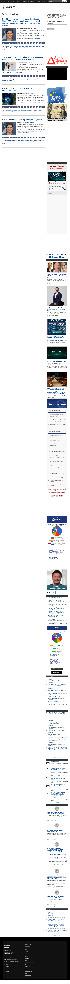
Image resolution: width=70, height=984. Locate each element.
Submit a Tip (27, 966)
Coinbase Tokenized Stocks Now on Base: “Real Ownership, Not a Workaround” (57, 621)
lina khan (12, 47)
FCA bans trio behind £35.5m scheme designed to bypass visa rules (56, 920)
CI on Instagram (6, 969)
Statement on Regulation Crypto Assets (56, 730)
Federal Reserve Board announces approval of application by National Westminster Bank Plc (55, 830)
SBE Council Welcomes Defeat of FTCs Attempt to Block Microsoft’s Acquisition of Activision (22, 58)
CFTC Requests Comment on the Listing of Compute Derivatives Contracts (58, 786)
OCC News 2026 (54, 680)
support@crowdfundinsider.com (12, 959)
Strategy (26, 951)
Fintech (38, 1)
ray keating (17, 47)
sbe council (22, 47)
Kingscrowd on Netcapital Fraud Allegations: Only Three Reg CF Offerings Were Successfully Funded (57, 615)
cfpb (42, 140)
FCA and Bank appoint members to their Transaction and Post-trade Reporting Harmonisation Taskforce (56, 925)
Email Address (50, 23)
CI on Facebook (6, 966)
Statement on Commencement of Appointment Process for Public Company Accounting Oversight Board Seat (58, 739)
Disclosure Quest (6, 948)
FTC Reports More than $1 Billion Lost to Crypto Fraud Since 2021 (21, 89)
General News (27, 946)
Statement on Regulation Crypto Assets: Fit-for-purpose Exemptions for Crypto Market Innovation (57, 714)
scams (24, 111)
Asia (26, 960)
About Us (27, 969)
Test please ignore (55, 761)
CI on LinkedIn (6, 968)
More (43, 1)
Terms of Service (28, 975)
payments (38, 142)
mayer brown (19, 111)
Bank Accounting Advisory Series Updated (57, 696)
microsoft (4, 80)
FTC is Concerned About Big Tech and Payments (22, 119)
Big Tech (39, 140)
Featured (3, 1)
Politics (26, 949)
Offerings (18, 1)
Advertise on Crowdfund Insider (30, 968)
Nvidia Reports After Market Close (55, 597)
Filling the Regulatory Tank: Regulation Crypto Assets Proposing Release (58, 722)
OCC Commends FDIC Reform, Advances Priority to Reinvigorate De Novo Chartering (57, 702)
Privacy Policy (27, 976)
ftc (2, 47)
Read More (37, 38)
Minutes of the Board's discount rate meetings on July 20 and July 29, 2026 (56, 813)
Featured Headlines (12, 140)
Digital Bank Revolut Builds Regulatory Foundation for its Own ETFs (56, 602)
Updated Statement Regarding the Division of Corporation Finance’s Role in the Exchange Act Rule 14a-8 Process (57, 748)
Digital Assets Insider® (7, 950)
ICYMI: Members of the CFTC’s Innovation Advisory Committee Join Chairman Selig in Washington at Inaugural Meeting (58, 768)
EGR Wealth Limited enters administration (57, 915)
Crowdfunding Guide (28, 971)
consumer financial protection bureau (10, 142)
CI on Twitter (6, 964)
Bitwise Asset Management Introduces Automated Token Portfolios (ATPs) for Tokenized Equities (56, 608)
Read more (50, 716)
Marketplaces (11, 1)
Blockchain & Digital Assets (28, 1)
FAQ (26, 973)
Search (64, 1)
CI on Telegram (6, 971)
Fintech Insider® (6, 947)
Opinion (22, 79)
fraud (9, 111)
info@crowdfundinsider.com (9, 957)
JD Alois (33, 28)
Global (26, 954)
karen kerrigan (7, 47)
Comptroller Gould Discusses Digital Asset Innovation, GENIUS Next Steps (57, 685)
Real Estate (27, 958)
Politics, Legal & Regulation (18, 46)
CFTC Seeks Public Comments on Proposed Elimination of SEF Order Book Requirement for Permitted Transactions (58, 777)
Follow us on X (56, 672)
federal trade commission (38, 46)
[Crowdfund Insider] (9, 9)
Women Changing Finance (29, 962)
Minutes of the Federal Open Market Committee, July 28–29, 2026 (55, 897)
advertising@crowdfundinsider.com (13, 961)
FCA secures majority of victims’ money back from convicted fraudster (57, 931)
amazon (30, 46)
